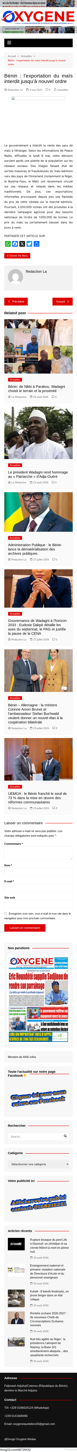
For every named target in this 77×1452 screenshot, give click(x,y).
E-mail (9, 881)
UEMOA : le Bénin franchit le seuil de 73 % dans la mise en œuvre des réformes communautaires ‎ (37, 798)
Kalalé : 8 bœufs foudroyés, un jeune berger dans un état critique (49, 1295)
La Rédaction (19, 396)
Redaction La (15, 89)
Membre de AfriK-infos (22, 1056)
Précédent (18, 301)
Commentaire (13, 843)
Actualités (62, 89)
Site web (9, 897)
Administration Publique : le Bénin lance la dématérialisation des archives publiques (34, 549)
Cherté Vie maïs (18, 255)
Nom (8, 865)
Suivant (60, 301)
